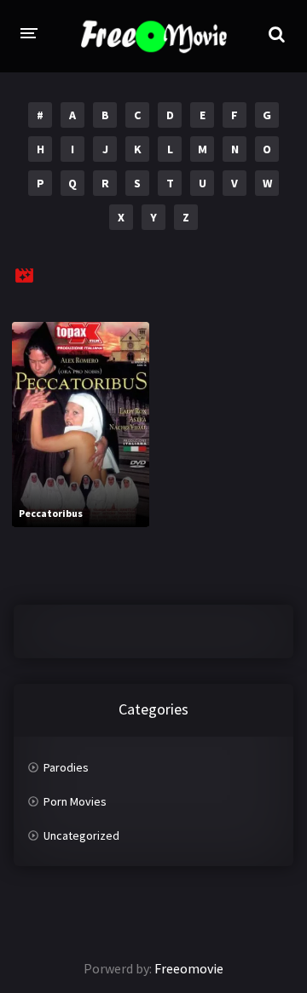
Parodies (66, 767)
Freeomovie (188, 968)
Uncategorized (81, 835)
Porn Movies (75, 801)
